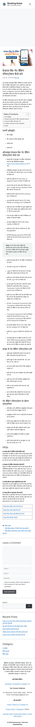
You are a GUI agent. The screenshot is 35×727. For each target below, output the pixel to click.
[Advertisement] (17, 26)
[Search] (29, 606)
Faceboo (16, 684)
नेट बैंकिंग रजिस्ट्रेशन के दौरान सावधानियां (14, 123)
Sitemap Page (7, 714)
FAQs (6, 126)
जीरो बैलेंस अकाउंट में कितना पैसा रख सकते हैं (17, 528)
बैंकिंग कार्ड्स (6, 651)
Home (9, 704)
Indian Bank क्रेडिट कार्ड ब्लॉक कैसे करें (14, 635)
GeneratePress (17, 724)
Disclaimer (20, 709)
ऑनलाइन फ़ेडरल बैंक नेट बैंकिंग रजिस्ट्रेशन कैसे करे (17, 119)
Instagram (8, 684)
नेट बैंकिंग (5, 648)
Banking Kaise (14, 3)
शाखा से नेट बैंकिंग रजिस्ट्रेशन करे (13, 121)
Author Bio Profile (19, 714)
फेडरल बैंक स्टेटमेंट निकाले (10, 517)
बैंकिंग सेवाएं (8, 525)
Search (5, 602)
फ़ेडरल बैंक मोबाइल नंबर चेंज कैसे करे (13, 506)
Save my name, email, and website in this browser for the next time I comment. (17, 584)
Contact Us (24, 704)
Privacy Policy (10, 709)
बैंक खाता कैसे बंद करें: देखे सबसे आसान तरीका (15, 626)
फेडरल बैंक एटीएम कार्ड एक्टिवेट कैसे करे (13, 513)
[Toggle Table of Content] (27, 114)
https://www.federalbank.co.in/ (17, 164)
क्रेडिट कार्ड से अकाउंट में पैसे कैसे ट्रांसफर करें (15, 632)
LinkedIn (24, 684)
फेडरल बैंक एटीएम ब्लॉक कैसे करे (11, 510)
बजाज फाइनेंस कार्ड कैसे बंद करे (11, 629)
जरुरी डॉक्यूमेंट (8, 117)
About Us (15, 704)
